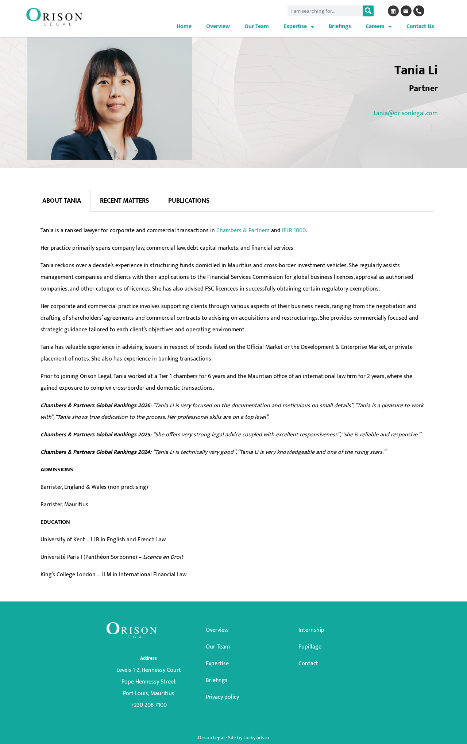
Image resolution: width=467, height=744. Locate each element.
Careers (375, 26)
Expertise (295, 26)
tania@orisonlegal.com (406, 113)
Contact (308, 664)
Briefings (340, 26)
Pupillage (309, 647)
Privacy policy (222, 697)
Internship (311, 630)
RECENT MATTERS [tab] (124, 200)
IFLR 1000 (294, 230)
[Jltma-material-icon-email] (406, 10)
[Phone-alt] (418, 10)
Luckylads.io (256, 737)
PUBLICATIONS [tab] (189, 200)
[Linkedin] (393, 10)
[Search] (368, 10)
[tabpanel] (233, 403)
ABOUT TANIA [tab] (61, 200)
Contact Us (420, 26)
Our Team (256, 26)
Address (148, 658)
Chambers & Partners (242, 230)
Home (184, 26)
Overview (218, 26)
